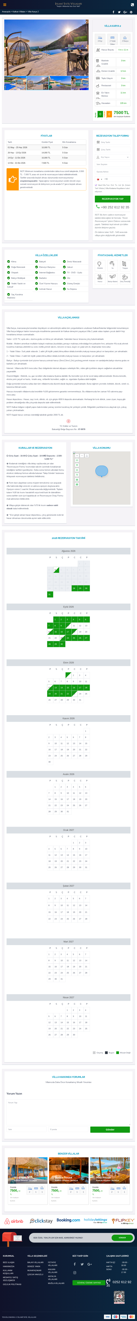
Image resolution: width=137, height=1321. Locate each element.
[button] (86, 22)
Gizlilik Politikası (12, 1284)
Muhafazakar (34, 1270)
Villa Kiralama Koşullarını (115, 188)
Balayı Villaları (35, 1262)
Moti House (103, 1177)
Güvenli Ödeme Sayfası (89, 1283)
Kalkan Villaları (19, 11)
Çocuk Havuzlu (35, 1274)
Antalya (33, 1180)
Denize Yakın (33, 1266)
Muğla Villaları (56, 1283)
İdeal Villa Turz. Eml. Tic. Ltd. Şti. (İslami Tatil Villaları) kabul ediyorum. (112, 188)
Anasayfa (6, 11)
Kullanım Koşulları (8, 1271)
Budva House (63, 1177)
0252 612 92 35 (118, 1283)
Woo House (21, 1177)
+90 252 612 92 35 (115, 207)
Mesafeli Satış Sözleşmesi (10, 1278)
